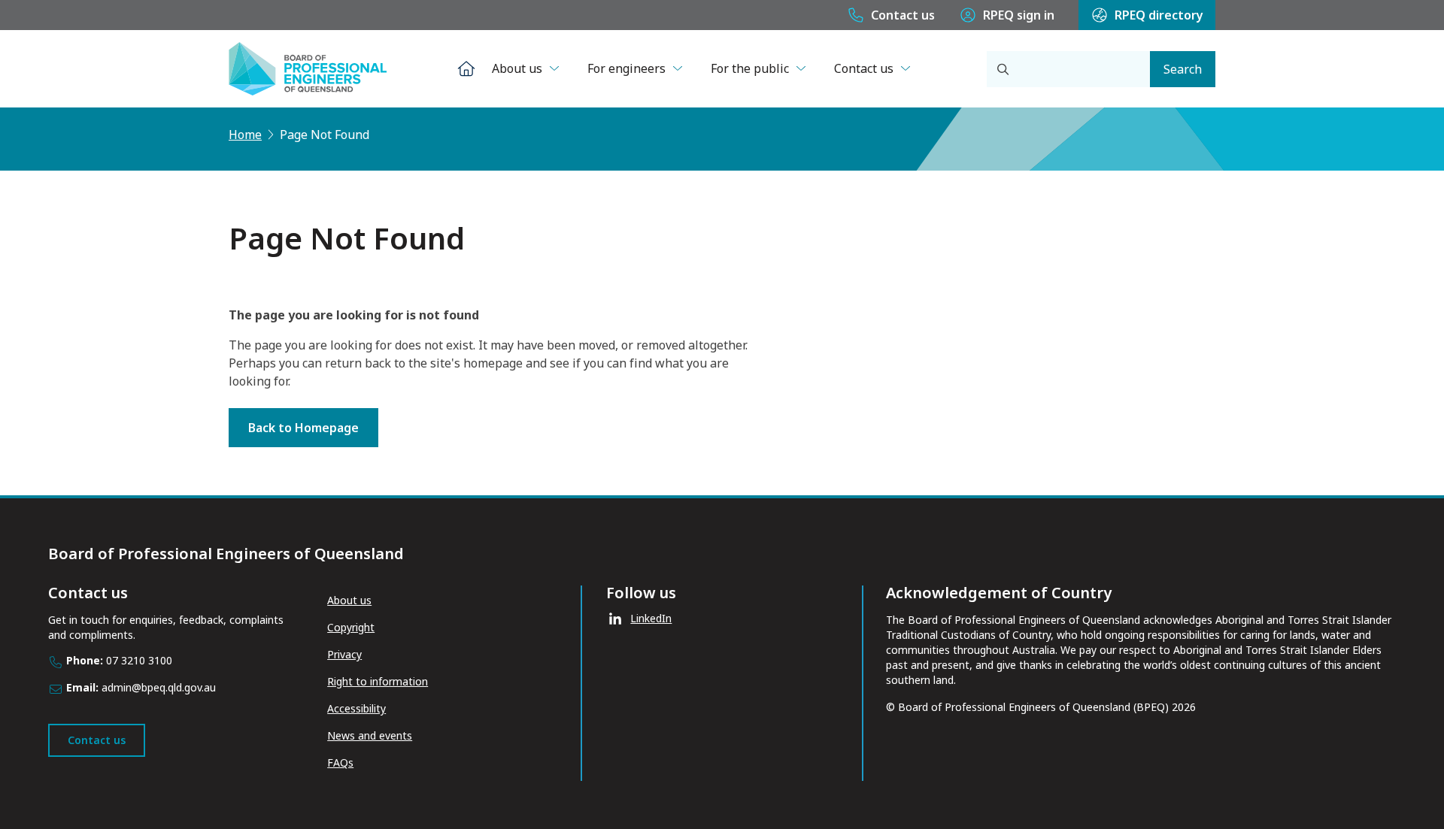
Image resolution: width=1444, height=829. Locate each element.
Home (245, 134)
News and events (369, 735)
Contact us (903, 15)
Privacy (344, 654)
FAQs (340, 762)
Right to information (377, 681)
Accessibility (356, 708)
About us (517, 68)
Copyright (351, 627)
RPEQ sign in (1018, 15)
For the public (750, 68)
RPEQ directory (1159, 15)
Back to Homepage (303, 427)
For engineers (626, 68)
